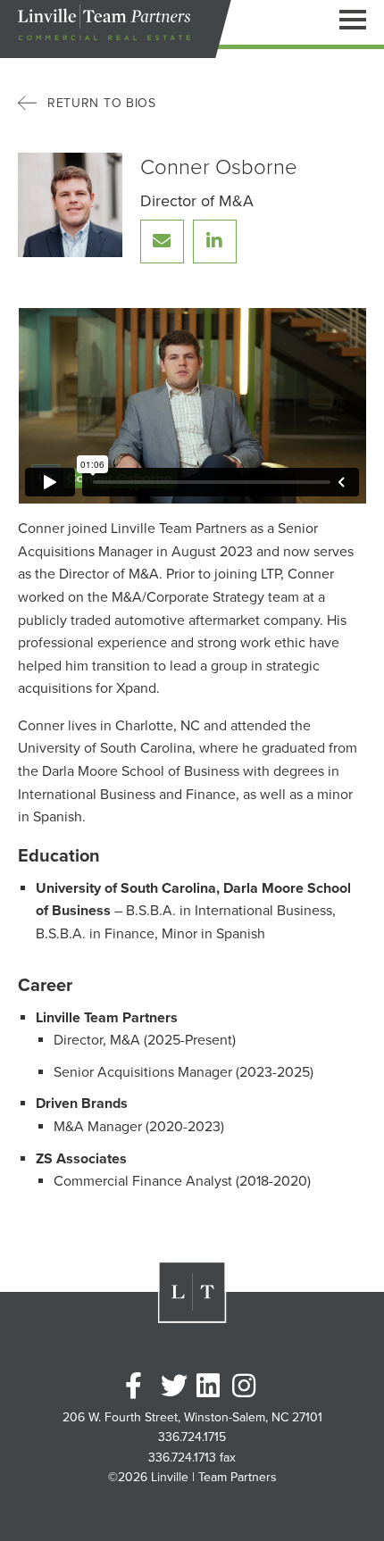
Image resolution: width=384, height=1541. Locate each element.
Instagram (245, 1385)
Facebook (138, 1385)
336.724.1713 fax (192, 1458)
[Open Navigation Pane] (352, 19)
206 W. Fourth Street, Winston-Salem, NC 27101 (192, 1418)
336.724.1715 (192, 1437)
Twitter (174, 1385)
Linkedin (210, 1385)
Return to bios (101, 103)
